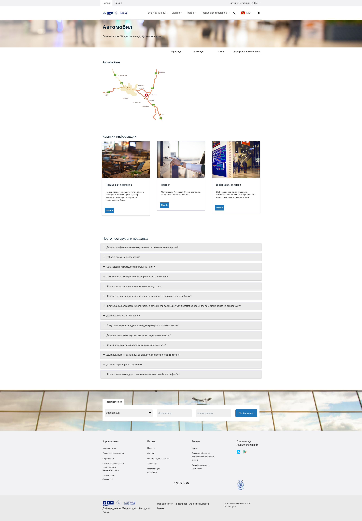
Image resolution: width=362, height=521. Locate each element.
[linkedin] (184, 483)
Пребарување (246, 413)
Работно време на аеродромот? (123, 257)
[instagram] (180, 483)
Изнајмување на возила (247, 51)
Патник (106, 3)
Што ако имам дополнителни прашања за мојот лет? (133, 286)
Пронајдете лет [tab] (113, 401)
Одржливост (108, 458)
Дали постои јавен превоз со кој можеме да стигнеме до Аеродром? (142, 247)
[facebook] (174, 483)
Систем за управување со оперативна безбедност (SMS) (113, 467)
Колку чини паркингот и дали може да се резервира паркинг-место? (142, 325)
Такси (221, 51)
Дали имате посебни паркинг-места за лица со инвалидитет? (138, 335)
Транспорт (152, 463)
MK (248, 12)
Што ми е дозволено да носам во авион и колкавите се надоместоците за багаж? (149, 296)
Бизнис (118, 3)
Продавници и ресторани (153, 470)
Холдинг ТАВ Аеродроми (109, 477)
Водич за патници (130, 36)
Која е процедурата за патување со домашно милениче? (136, 345)
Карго (194, 448)
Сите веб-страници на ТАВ (244, 3)
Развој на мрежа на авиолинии (201, 467)
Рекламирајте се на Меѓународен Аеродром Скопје (203, 456)
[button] (234, 13)
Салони (150, 453)
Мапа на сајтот (165, 503)
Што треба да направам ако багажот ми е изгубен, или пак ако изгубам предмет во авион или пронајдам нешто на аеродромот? (173, 306)
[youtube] (187, 483)
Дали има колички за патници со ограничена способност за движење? (143, 354)
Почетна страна (111, 36)
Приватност (180, 503)
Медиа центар (109, 448)
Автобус (198, 51)
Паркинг (151, 448)
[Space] (116, 13)
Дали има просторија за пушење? (124, 364)
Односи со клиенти (199, 503)
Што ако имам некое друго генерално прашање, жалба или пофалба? (143, 374)
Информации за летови (158, 458)
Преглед (176, 51)
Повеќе (109, 210)
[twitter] (177, 483)
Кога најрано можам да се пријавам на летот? (130, 266)
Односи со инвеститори (113, 453)
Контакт (161, 508)
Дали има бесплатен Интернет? (123, 315)
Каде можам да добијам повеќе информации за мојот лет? (137, 276)
